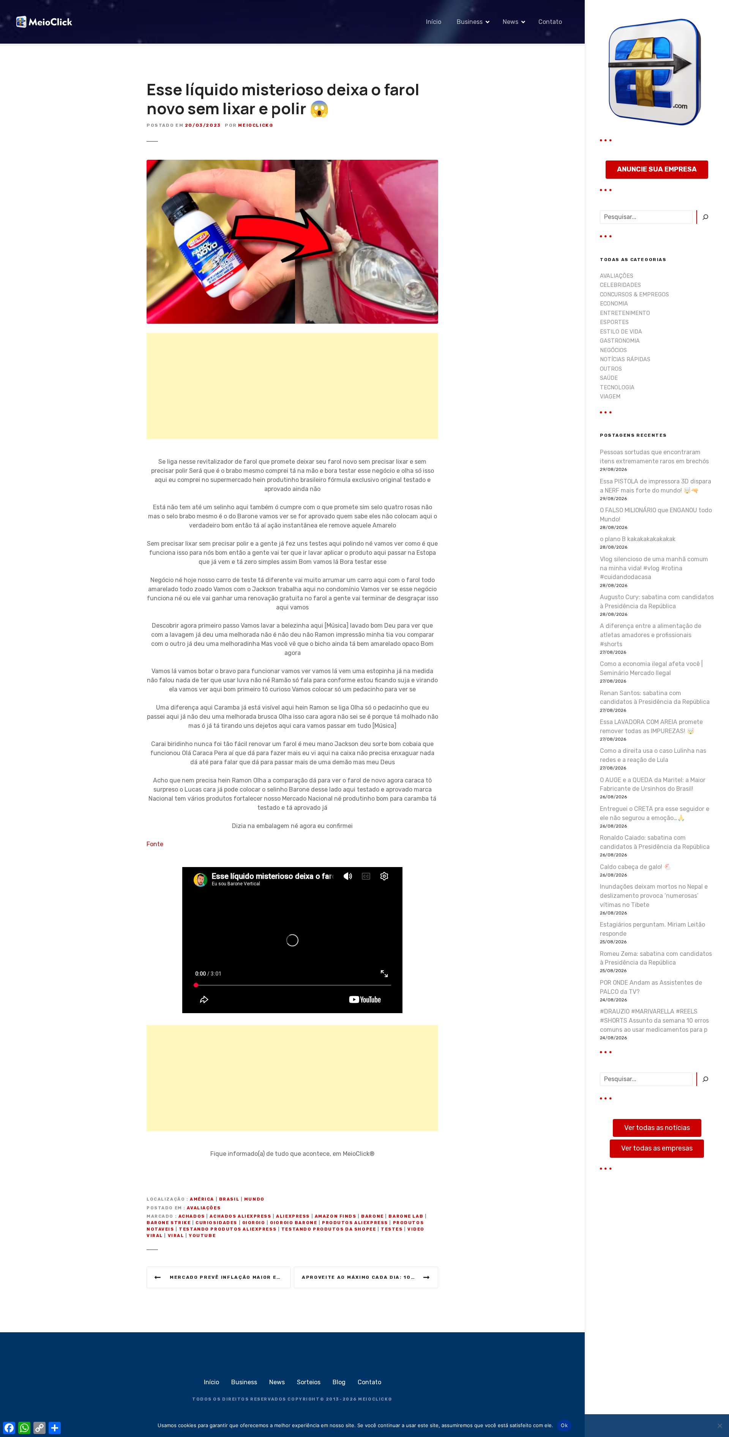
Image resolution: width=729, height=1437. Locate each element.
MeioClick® (255, 125)
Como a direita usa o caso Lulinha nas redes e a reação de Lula (653, 755)
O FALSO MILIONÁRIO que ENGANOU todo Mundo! (656, 515)
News (510, 21)
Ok (564, 1425)
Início (433, 21)
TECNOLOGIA (617, 387)
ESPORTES (614, 322)
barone (372, 1216)
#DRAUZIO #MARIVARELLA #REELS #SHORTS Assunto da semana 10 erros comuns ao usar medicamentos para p (654, 1020)
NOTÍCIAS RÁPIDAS (625, 359)
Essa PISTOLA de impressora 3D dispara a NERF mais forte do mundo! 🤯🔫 (655, 486)
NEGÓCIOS (613, 350)
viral (176, 1235)
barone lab (405, 1216)
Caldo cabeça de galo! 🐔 (635, 866)
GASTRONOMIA (620, 341)
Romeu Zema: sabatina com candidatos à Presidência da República (656, 958)
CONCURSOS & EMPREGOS (634, 294)
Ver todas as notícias (657, 1128)
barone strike (169, 1222)
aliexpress (293, 1216)
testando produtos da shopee (328, 1229)
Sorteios (308, 1382)
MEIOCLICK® (375, 1399)
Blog (339, 1382)
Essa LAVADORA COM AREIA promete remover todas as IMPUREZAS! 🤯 (651, 726)
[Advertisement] (292, 386)
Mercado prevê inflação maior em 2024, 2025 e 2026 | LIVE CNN (230, 1277)
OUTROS (611, 369)
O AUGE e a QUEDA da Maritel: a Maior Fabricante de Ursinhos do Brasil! (652, 784)
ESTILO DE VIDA (621, 332)
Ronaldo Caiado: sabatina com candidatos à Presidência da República (655, 842)
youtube (202, 1235)
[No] (719, 1425)
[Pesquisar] (705, 217)
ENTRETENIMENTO (625, 313)
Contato (550, 21)
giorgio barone (293, 1222)
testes (391, 1229)
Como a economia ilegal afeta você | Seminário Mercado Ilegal (651, 668)
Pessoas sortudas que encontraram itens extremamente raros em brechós (654, 457)
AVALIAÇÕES (204, 1208)
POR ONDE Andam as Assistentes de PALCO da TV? (651, 987)
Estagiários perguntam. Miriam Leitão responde (652, 929)
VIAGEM (610, 396)
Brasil (229, 1199)
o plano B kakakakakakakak (637, 539)
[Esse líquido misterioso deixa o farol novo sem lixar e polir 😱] (292, 164)
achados (191, 1216)
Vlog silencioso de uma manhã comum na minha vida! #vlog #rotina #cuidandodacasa (654, 568)
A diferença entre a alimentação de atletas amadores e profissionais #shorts (650, 635)
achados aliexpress (240, 1216)
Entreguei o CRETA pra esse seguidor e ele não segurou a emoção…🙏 (654, 813)
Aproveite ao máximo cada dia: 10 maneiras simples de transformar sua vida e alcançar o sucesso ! (370, 1277)
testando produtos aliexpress (227, 1229)
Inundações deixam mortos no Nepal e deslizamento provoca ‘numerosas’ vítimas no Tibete (654, 895)
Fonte (155, 844)
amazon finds (336, 1216)
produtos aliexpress (355, 1222)
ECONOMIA (614, 304)
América (202, 1199)
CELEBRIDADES (620, 285)
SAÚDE (609, 378)
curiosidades (216, 1222)
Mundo (254, 1199)
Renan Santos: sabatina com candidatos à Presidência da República (655, 697)
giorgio (253, 1222)
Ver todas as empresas (657, 1148)
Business (470, 21)
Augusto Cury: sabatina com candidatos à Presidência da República (657, 601)
